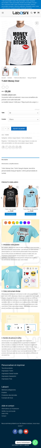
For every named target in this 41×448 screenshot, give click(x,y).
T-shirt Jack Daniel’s (10, 209)
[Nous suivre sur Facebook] (15, 431)
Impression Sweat (7, 373)
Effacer (37, 109)
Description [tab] (5, 159)
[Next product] (3, 87)
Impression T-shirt (7, 371)
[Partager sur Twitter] (10, 147)
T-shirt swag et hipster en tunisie (26, 141)
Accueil (4, 78)
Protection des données (9, 395)
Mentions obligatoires (9, 390)
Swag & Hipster (32, 78)
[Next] (36, 43)
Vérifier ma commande (8, 411)
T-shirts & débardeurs (20, 78)
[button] (3, 12)
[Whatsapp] (35, 442)
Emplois (4, 392)
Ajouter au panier (19, 128)
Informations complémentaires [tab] (10, 163)
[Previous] (5, 43)
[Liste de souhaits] (35, 12)
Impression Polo (7, 379)
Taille (3, 112)
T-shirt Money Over (12, 141)
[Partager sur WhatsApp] (3, 147)
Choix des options (10, 214)
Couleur (4, 119)
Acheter (10, 78)
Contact (4, 416)
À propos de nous (7, 398)
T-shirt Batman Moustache (30, 209)
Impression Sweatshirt (9, 376)
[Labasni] (20, 12)
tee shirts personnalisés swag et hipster (23, 143)
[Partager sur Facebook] (6, 147)
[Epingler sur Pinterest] (16, 147)
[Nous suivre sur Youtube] (25, 431)
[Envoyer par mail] (13, 147)
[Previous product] (7, 87)
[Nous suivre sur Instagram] (20, 431)
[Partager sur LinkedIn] (20, 147)
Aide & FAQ (5, 413)
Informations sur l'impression (10, 408)
